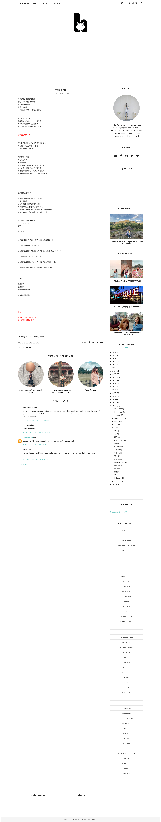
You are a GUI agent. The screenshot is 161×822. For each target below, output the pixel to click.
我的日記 (117, 456)
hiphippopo (28, 437)
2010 (114, 403)
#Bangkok (126, 536)
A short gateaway (121, 440)
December (118, 409)
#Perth (126, 688)
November (118, 412)
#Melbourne (127, 667)
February (117, 478)
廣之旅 (116, 472)
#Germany (127, 566)
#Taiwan (126, 738)
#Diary (29, 347)
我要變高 (117, 469)
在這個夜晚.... (118, 450)
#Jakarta (126, 606)
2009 (114, 406)
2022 (114, 365)
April (116, 434)
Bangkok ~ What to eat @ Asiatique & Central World (127, 307)
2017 (114, 380)
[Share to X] (93, 342)
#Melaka (126, 662)
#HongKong (126, 591)
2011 (114, 399)
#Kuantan (126, 632)
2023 (114, 362)
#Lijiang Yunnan (126, 647)
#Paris (126, 677)
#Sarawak (126, 708)
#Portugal (126, 693)
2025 (114, 355)
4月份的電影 (118, 447)
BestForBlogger (92, 819)
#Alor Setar (126, 530)
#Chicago (126, 556)
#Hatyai (126, 581)
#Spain (126, 728)
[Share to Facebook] (89, 342)
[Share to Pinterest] (97, 342)
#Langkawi (126, 642)
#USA (126, 748)
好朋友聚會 (118, 465)
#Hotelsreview (126, 596)
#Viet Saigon (127, 769)
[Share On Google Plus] (101, 342)
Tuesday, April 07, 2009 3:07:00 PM (36, 432)
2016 (114, 384)
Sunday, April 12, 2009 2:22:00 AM (36, 459)
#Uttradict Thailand (126, 754)
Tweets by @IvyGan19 (118, 512)
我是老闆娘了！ (119, 459)
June (116, 428)
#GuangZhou (126, 576)
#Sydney (126, 733)
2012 (114, 396)
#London (126, 652)
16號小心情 (118, 453)
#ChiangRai (126, 551)
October (117, 415)
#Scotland (126, 713)
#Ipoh (126, 601)
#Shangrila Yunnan (126, 718)
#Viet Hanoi (126, 764)
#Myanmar (126, 672)
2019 (114, 374)
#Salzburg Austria (126, 703)
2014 (114, 390)
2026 (114, 352)
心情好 (116, 443)
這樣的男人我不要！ (121, 462)
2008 (114, 484)
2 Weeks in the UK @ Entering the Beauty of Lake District (126, 242)
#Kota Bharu (126, 617)
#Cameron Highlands (126, 546)
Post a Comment (27, 464)
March (116, 475)
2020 (114, 371)
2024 (114, 358)
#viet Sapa (126, 774)
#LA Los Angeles (126, 637)
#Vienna (126, 759)
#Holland (126, 586)
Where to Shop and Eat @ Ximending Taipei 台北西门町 (127, 333)
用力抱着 (117, 437)
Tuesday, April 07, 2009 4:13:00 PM (36, 444)
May (116, 431)
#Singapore (126, 723)
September (118, 418)
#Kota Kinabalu (126, 622)
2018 (114, 377)
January (117, 481)
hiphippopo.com (75, 819)
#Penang (126, 683)
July (115, 424)
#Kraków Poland (126, 627)
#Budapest (126, 541)
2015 (114, 387)
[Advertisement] (80, 49)
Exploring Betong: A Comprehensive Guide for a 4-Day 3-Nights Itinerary (127, 280)
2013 (114, 393)
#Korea (126, 611)
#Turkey (126, 743)
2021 (114, 368)
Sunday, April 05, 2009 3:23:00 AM (36, 420)
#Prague (126, 698)
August (117, 421)
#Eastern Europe (126, 561)
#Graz (126, 571)
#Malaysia (127, 657)
